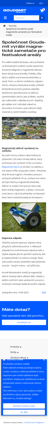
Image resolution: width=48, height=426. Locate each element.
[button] (24, 347)
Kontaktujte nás (24, 322)
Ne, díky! (24, 412)
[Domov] (14, 10)
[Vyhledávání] (42, 17)
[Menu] (5, 17)
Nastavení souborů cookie (24, 406)
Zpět (44, 292)
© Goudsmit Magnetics (34, 422)
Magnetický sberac (11, 166)
